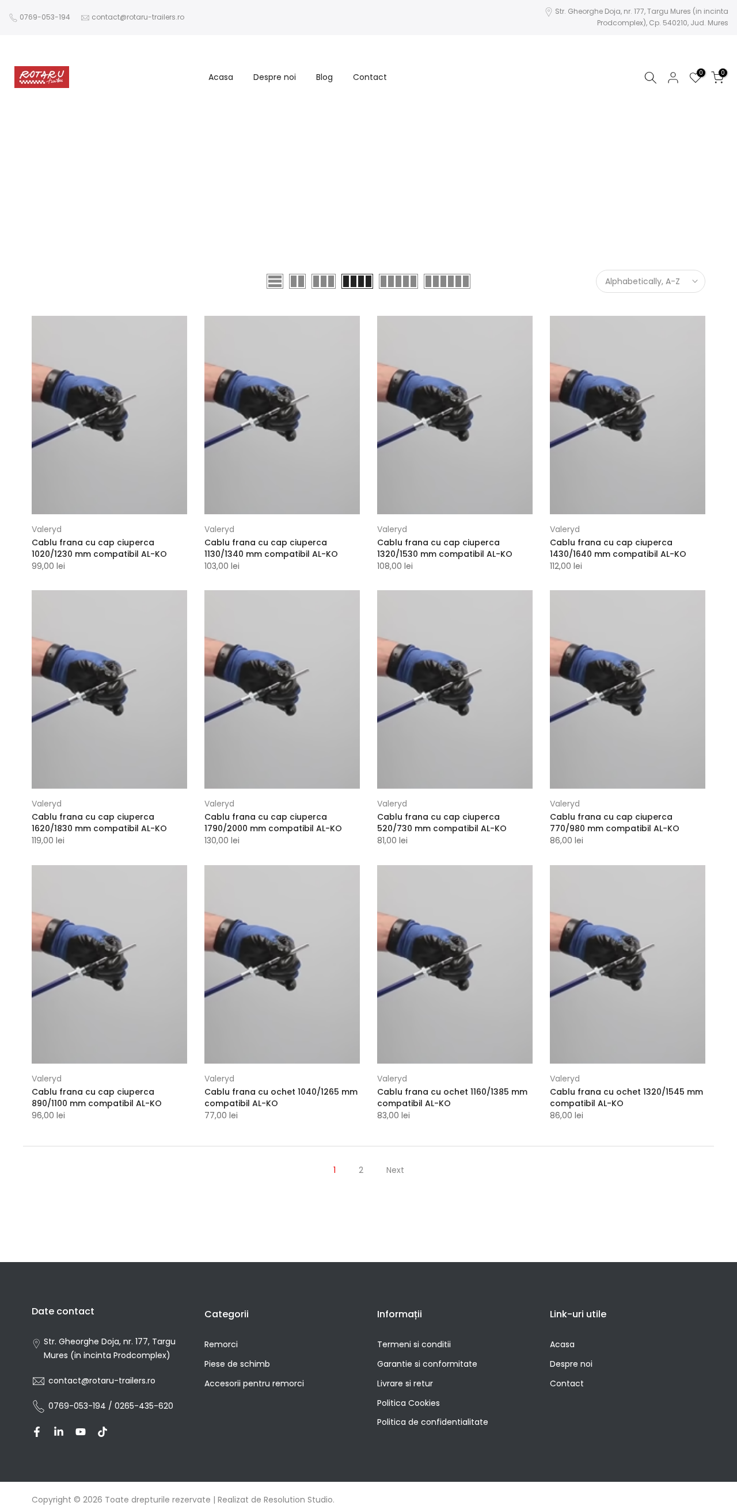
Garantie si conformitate (427, 1364)
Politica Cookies (408, 1403)
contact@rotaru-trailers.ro (138, 17)
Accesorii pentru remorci (254, 1383)
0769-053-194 (45, 17)
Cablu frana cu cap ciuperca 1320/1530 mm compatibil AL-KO (444, 548)
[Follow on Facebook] (37, 1432)
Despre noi (274, 77)
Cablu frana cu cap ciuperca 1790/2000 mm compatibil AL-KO (273, 822)
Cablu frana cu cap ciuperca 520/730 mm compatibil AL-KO (442, 822)
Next (395, 1170)
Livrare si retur (405, 1383)
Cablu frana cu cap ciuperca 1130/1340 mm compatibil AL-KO (271, 548)
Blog (324, 77)
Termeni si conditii (414, 1344)
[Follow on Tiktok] (102, 1432)
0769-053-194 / (81, 1406)
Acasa (220, 77)
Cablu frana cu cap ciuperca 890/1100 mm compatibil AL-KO (97, 1097)
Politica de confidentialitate (432, 1422)
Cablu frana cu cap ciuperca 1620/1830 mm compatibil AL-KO (99, 822)
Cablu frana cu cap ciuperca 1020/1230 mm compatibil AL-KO (99, 548)
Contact (370, 77)
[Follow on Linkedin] (59, 1432)
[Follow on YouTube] (80, 1432)
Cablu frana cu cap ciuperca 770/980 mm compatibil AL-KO (614, 822)
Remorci (221, 1344)
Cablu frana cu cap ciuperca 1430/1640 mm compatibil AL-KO (618, 548)
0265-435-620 (144, 1406)
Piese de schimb (237, 1364)
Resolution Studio (298, 1499)
